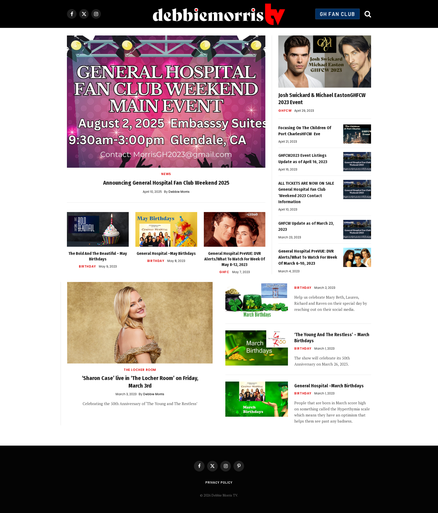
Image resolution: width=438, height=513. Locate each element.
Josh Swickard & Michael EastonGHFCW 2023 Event (322, 99)
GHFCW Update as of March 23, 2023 (306, 226)
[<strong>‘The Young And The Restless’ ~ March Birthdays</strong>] (256, 348)
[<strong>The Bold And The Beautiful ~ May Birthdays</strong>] (98, 229)
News (166, 174)
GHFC (224, 272)
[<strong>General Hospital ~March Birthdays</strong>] (256, 399)
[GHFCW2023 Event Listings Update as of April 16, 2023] (357, 161)
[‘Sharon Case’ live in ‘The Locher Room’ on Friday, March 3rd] (140, 323)
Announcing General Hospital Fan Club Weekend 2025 (166, 182)
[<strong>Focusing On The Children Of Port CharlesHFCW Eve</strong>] (357, 134)
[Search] (367, 14)
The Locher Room (140, 370)
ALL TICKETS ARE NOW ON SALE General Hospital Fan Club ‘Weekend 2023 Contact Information (306, 192)
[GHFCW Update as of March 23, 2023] (357, 229)
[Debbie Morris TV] (219, 14)
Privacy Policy (219, 482)
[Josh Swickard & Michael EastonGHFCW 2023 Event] (324, 61)
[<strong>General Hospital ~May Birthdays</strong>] (166, 229)
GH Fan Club (337, 14)
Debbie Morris (179, 191)
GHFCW (284, 110)
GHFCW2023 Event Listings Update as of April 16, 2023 (302, 158)
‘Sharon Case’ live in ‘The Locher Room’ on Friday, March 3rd (140, 382)
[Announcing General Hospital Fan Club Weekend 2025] (166, 101)
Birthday (87, 266)
